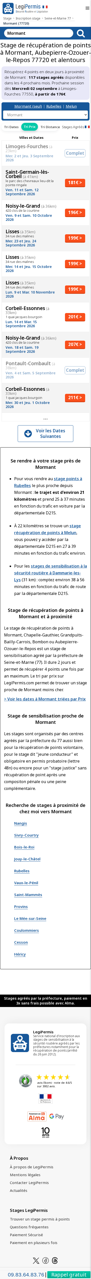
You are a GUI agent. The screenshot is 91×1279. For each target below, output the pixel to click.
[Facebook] (45, 1260)
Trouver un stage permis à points (40, 1219)
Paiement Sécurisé (26, 1234)
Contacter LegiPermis (29, 1182)
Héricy (20, 954)
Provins (21, 906)
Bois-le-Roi (24, 846)
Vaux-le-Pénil (26, 882)
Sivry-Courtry (26, 835)
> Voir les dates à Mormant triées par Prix (45, 699)
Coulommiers (26, 930)
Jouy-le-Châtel (27, 858)
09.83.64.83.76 (26, 1274)
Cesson (21, 942)
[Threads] (55, 1260)
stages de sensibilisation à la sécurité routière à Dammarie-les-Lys (50, 573)
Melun (71, 106)
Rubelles (53, 106)
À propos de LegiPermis (31, 1166)
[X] (36, 1260)
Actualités (18, 1190)
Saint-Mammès (28, 894)
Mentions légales (25, 1174)
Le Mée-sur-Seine (30, 918)
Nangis (20, 823)
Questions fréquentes (29, 1226)
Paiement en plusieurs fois (33, 1242)
